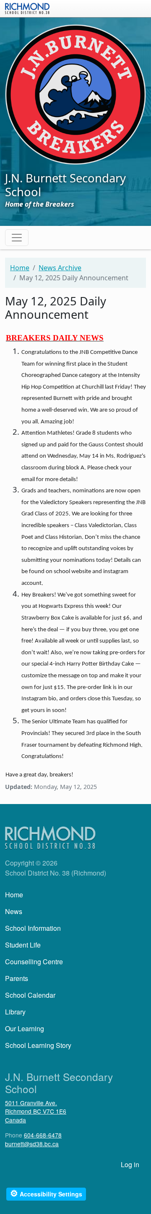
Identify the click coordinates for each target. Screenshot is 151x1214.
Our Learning (24, 1028)
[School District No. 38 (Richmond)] (27, 7)
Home (19, 267)
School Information (33, 928)
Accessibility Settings (46, 1193)
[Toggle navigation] (17, 237)
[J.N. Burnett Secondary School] (75, 93)
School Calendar (30, 995)
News (13, 911)
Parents (16, 978)
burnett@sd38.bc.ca (32, 1144)
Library (15, 1012)
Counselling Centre (34, 961)
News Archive (60, 267)
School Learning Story (38, 1045)
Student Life (23, 945)
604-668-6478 (43, 1135)
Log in (130, 1164)
